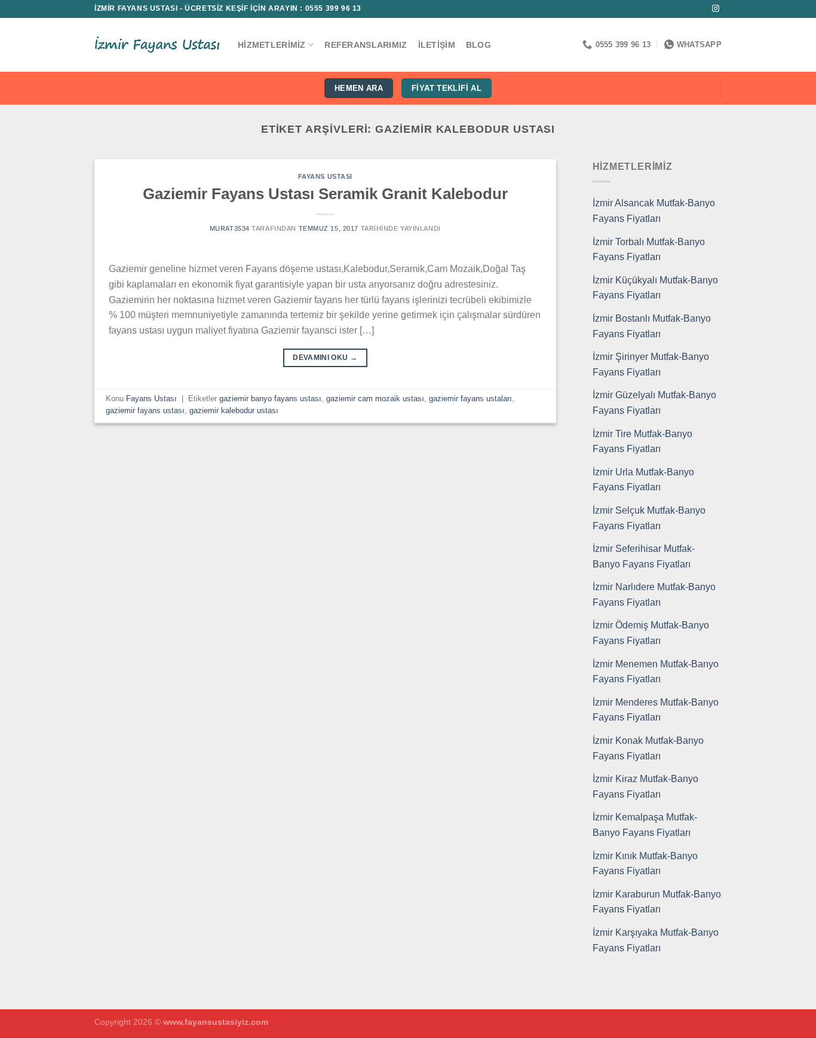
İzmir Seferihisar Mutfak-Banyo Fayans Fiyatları (644, 556)
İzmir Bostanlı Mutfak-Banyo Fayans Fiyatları (652, 326)
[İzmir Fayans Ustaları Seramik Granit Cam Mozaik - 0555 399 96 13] (157, 45)
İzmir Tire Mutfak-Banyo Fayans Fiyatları (642, 441)
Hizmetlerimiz (272, 45)
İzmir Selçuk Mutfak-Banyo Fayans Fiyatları (649, 518)
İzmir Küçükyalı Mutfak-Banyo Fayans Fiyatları (655, 288)
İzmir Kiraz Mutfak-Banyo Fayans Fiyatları (645, 786)
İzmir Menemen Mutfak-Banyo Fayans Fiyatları (656, 672)
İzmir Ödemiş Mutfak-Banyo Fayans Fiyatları (651, 633)
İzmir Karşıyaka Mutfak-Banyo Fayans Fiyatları (656, 940)
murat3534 (230, 228)
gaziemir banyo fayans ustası (270, 398)
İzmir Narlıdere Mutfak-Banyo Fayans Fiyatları (654, 594)
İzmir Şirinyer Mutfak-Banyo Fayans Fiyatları (651, 364)
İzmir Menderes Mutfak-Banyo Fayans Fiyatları (656, 710)
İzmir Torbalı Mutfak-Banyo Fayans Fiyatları (649, 249)
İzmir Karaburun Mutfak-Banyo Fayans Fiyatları (657, 902)
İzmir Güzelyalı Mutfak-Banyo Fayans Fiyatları (654, 403)
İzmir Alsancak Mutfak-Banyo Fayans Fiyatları (654, 211)
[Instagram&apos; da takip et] (715, 9)
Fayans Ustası (325, 176)
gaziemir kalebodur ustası (233, 410)
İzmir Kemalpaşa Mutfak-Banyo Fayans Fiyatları (645, 825)
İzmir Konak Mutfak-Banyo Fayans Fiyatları (648, 748)
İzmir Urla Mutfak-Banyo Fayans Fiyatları (643, 480)
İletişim (436, 45)
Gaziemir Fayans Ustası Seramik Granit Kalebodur (325, 193)
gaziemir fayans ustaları (470, 398)
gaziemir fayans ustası (145, 410)
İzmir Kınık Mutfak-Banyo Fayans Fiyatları (645, 864)
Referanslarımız (365, 45)
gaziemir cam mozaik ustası (375, 398)
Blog (478, 45)
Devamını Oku (325, 357)
